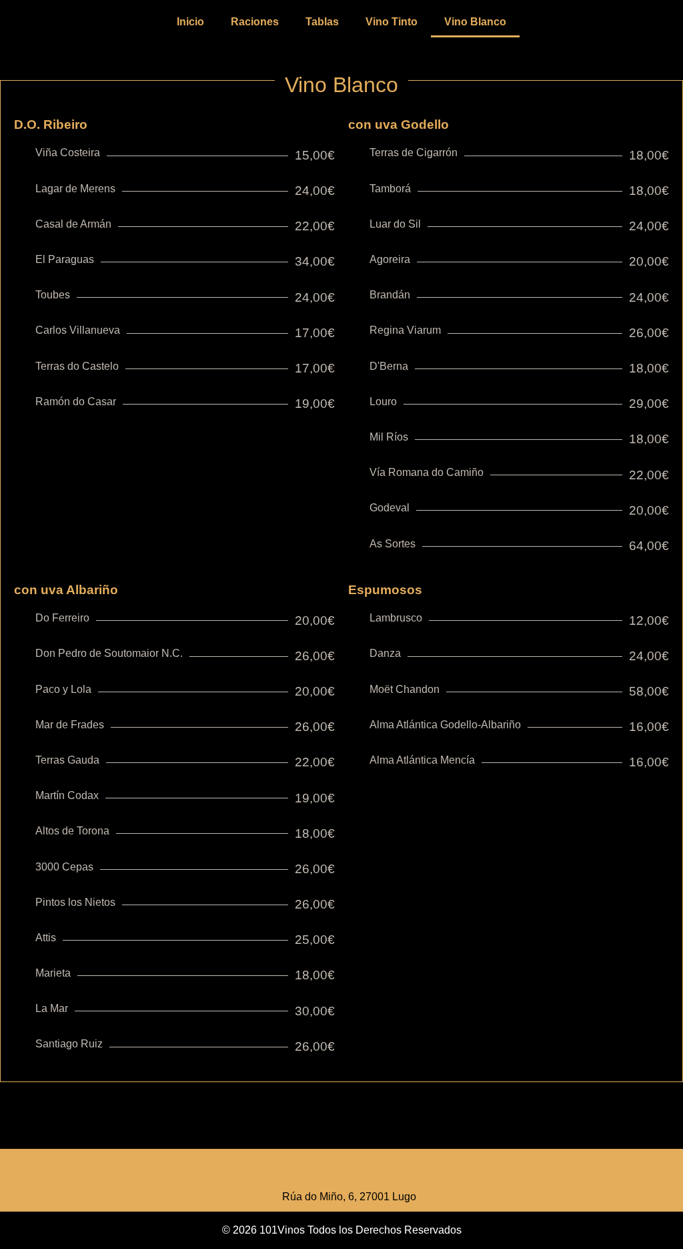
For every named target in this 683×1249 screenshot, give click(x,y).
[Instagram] (360, 1172)
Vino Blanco (475, 21)
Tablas (322, 21)
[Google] (397, 1172)
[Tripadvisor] (286, 1172)
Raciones (255, 21)
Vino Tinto (392, 21)
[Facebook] (323, 1172)
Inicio (190, 21)
